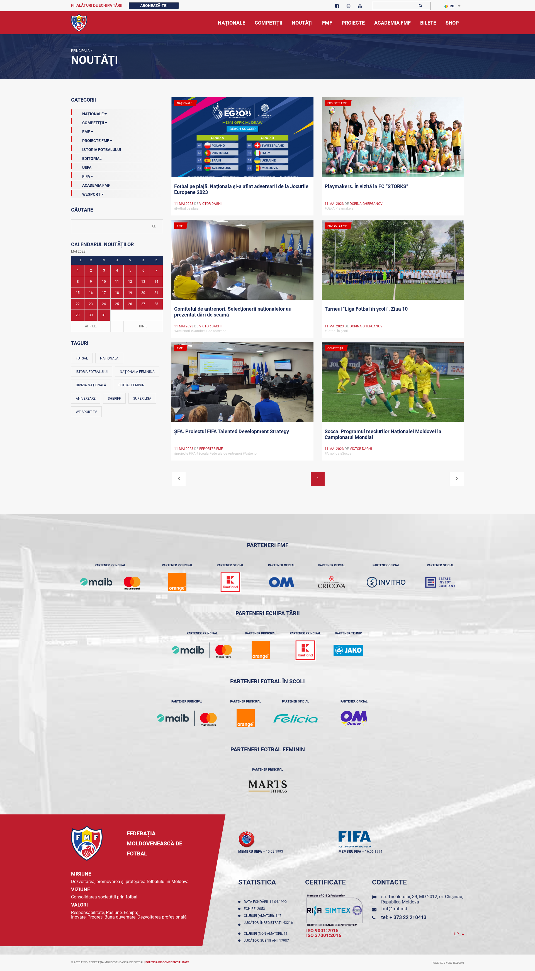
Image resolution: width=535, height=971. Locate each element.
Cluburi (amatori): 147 (263, 916)
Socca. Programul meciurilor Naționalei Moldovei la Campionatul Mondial (383, 434)
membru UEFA (250, 851)
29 (78, 315)
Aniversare (86, 399)
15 (78, 293)
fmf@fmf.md (394, 908)
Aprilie (91, 326)
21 (156, 293)
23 (91, 304)
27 (143, 304)
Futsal (82, 358)
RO (452, 6)
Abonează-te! (153, 5)
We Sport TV (86, 412)
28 (156, 304)
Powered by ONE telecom (448, 963)
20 (143, 293)
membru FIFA (350, 851)
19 (130, 293)
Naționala (109, 358)
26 (130, 304)
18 (117, 293)
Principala (80, 51)
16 (91, 293)
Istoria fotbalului (92, 372)
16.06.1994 (373, 851)
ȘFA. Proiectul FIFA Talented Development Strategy (231, 431)
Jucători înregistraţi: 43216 (268, 925)
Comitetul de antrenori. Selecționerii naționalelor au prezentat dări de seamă (232, 312)
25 (117, 304)
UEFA (86, 167)
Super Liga (142, 399)
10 (104, 282)
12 (130, 282)
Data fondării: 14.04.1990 (266, 902)
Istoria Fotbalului (101, 149)
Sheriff (114, 399)
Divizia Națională (91, 385)
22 (78, 304)
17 (104, 293)
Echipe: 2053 (255, 909)
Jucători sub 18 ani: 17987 (267, 941)
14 (156, 282)
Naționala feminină (137, 372)
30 (91, 315)
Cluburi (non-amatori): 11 (266, 934)
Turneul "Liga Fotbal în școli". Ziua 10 (366, 309)
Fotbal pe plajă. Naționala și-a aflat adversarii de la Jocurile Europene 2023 (241, 189)
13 (143, 282)
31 (104, 315)
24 (104, 304)
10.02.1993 (274, 851)
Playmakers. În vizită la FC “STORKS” (366, 186)
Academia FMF (96, 185)
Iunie (143, 326)
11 (117, 282)
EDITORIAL (92, 158)
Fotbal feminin (131, 385)
